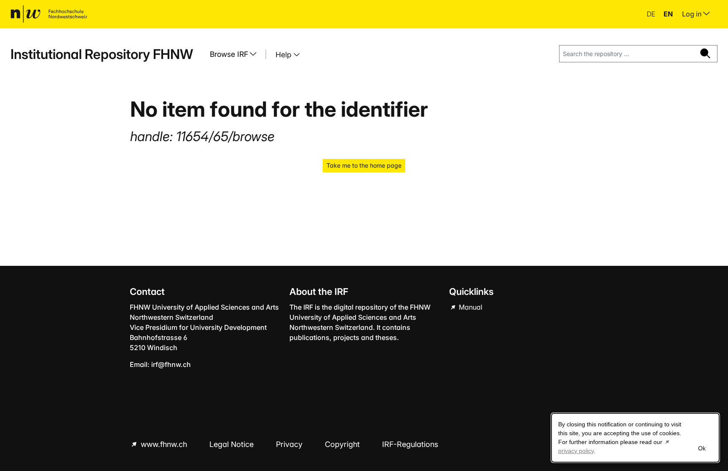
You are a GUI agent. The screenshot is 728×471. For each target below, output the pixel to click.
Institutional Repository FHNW (102, 54)
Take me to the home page (364, 165)
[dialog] (635, 438)
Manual (469, 307)
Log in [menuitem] (692, 14)
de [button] (652, 14)
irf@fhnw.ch (171, 364)
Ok (702, 448)
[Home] (49, 14)
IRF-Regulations (410, 444)
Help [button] (285, 54)
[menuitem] (236, 54)
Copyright (343, 444)
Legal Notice (232, 444)
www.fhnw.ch (164, 444)
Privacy (290, 444)
